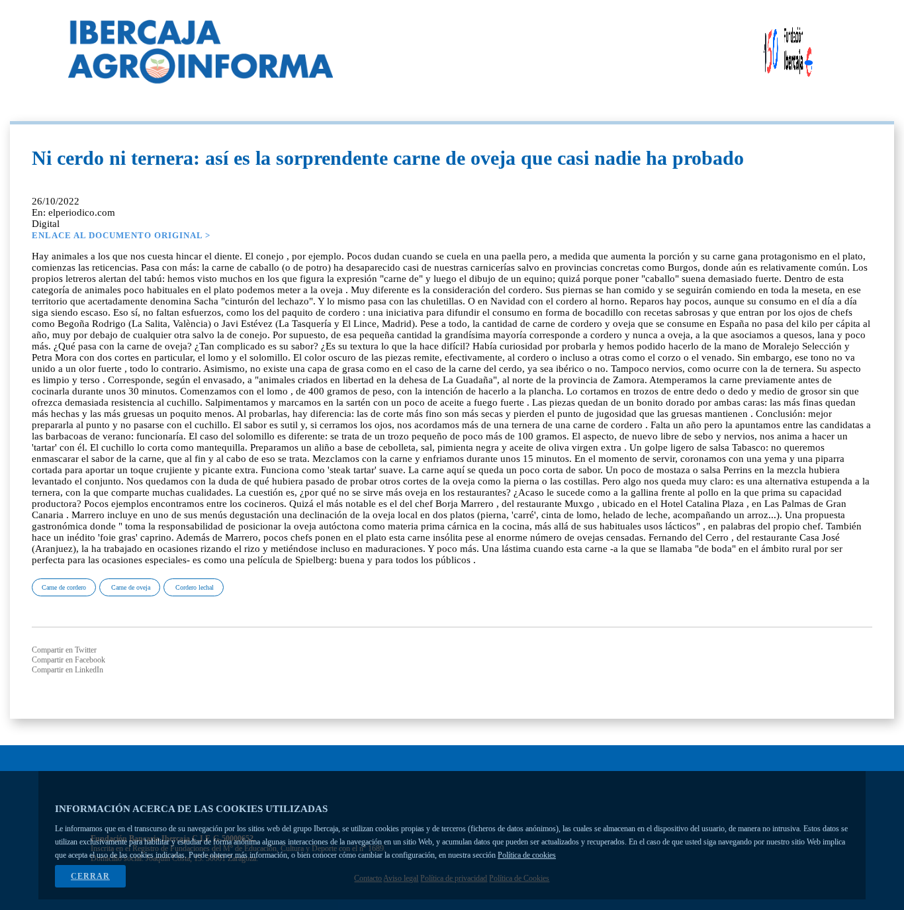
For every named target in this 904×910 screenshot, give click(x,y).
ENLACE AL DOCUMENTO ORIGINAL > (121, 235)
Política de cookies (527, 855)
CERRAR (90, 876)
